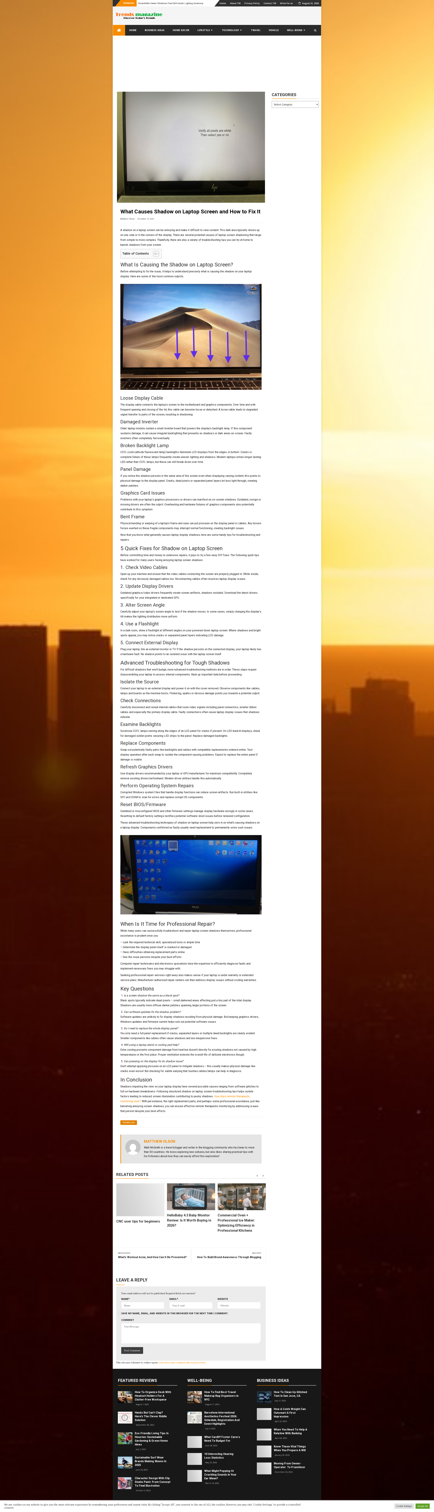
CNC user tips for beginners (138, 1221)
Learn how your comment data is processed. (182, 1362)
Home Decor (181, 30)
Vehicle (274, 30)
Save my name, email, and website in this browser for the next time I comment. (174, 1313)
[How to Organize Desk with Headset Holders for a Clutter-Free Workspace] (125, 1396)
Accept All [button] (423, 1506)
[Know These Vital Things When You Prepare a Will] (264, 1451)
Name (125, 1298)
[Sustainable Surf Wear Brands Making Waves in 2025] (125, 1462)
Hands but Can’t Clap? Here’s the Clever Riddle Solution (151, 1416)
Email (173, 1298)
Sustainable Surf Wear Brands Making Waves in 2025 (150, 1461)
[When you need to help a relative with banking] (264, 1434)
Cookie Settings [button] (404, 1506)
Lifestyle (204, 30)
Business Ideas (155, 30)
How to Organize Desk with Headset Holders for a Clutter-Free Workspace (153, 1395)
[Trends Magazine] (119, 30)
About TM (235, 3)
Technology (230, 30)
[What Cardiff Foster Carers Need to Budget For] (194, 1441)
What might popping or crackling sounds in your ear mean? (220, 1474)
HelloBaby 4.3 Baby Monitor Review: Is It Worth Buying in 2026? (189, 1220)
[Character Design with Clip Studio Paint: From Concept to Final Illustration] (125, 1483)
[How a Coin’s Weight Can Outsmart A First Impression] (264, 1413)
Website (223, 1298)
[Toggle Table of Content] (154, 254)
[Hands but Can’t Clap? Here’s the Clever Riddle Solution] (125, 1417)
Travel (256, 30)
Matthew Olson (127, 218)
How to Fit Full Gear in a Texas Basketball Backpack (163, 3)
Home (223, 3)
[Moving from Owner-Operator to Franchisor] (264, 1468)
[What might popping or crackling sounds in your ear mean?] (194, 1475)
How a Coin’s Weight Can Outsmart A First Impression (290, 1412)
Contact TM (270, 3)
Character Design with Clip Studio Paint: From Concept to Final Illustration (152, 1482)
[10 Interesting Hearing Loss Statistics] (194, 1458)
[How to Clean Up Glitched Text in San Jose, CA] (264, 1396)
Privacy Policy (252, 3)
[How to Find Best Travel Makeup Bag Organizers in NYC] (194, 1396)
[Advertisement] (217, 61)
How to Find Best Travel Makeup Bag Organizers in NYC (221, 1395)
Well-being (294, 30)
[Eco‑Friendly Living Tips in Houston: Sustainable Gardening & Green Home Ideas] (125, 1438)
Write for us (286, 3)
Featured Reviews (137, 1380)
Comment (127, 1319)
